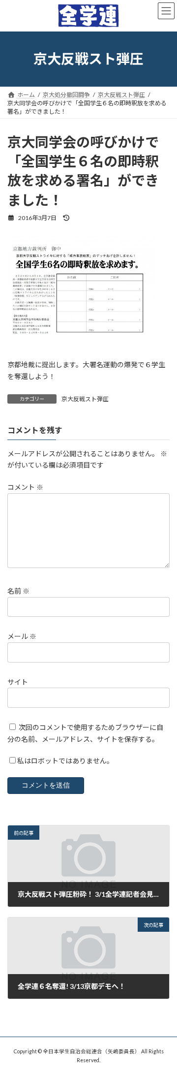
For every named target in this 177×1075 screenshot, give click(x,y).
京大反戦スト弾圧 (85, 399)
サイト (17, 681)
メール (21, 636)
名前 (18, 591)
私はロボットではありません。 (65, 761)
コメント (25, 487)
